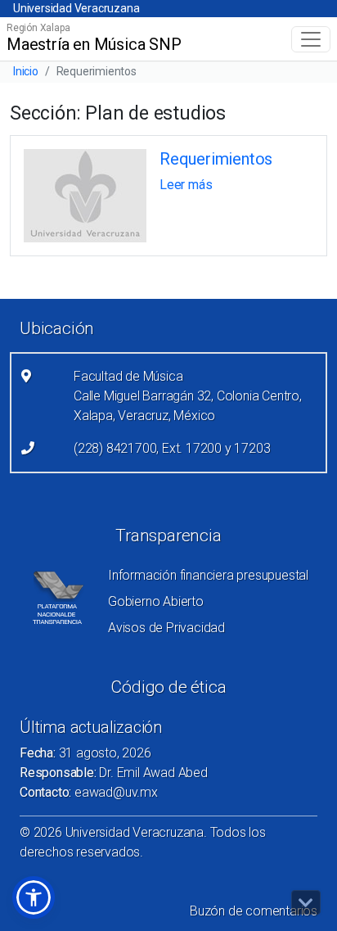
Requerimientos (216, 159)
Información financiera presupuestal (208, 575)
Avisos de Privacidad (166, 627)
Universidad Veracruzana (76, 8)
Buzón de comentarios (253, 911)
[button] (33, 897)
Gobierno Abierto (156, 601)
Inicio (25, 71)
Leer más (186, 184)
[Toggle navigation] (310, 39)
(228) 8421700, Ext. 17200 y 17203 (172, 448)
